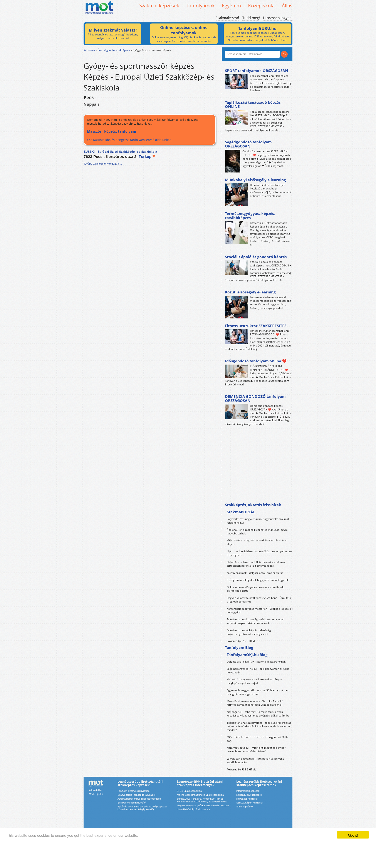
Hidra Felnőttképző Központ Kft (193, 809)
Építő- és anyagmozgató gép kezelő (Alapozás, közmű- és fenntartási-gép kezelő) (143, 808)
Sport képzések (244, 806)
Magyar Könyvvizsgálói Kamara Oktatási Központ (203, 805)
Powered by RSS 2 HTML (241, 641)
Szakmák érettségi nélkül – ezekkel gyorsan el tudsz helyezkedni (258, 670)
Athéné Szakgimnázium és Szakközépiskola (200, 794)
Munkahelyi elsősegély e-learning (255, 179)
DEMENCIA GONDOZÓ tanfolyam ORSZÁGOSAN (255, 398)
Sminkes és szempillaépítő (132, 802)
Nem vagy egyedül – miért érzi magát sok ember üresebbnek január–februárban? (256, 749)
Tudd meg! (251, 17)
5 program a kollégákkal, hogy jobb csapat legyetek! (258, 580)
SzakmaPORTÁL (241, 511)
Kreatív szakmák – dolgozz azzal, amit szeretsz (255, 573)
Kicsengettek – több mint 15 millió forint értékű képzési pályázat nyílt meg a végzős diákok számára (258, 713)
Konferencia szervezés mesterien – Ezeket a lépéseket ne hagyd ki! (259, 610)
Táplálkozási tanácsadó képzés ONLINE (252, 104)
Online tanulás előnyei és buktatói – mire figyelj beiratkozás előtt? (255, 589)
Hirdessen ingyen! (277, 17)
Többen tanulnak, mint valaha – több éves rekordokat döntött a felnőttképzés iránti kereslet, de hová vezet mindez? (259, 726)
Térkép (146, 156)
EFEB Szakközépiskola (189, 791)
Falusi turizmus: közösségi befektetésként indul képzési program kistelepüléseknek (255, 621)
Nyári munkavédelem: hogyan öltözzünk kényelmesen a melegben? (259, 553)
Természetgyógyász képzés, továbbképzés (250, 215)
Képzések (89, 50)
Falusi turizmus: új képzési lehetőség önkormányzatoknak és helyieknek (249, 632)
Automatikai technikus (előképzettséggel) (139, 798)
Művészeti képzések (247, 798)
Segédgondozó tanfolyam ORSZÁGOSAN (248, 144)
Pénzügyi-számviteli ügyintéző (133, 791)
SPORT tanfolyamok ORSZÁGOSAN (256, 70)
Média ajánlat (96, 794)
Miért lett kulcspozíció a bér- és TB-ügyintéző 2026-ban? (258, 739)
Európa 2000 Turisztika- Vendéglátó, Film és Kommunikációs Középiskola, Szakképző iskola (202, 800)
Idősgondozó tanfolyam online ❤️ (256, 360)
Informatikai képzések (248, 791)
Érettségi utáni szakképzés (114, 50)
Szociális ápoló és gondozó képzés (256, 256)
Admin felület (95, 790)
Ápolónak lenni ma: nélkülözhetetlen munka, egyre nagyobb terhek (257, 531)
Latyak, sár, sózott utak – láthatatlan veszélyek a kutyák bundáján (256, 760)
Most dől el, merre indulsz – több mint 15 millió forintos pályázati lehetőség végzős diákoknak (255, 703)
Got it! (353, 835)
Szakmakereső (227, 17)
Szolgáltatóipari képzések (249, 802)
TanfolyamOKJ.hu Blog (247, 654)
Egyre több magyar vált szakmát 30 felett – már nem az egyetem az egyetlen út (258, 692)
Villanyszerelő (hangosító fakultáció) (137, 794)
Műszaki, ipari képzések (249, 794)
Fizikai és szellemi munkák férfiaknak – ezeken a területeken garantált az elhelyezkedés (256, 564)
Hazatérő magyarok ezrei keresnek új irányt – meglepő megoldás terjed (254, 681)
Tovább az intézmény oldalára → (103, 163)
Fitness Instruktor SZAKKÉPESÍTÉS (255, 325)
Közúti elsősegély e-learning (250, 292)
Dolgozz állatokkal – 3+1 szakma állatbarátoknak (256, 661)
